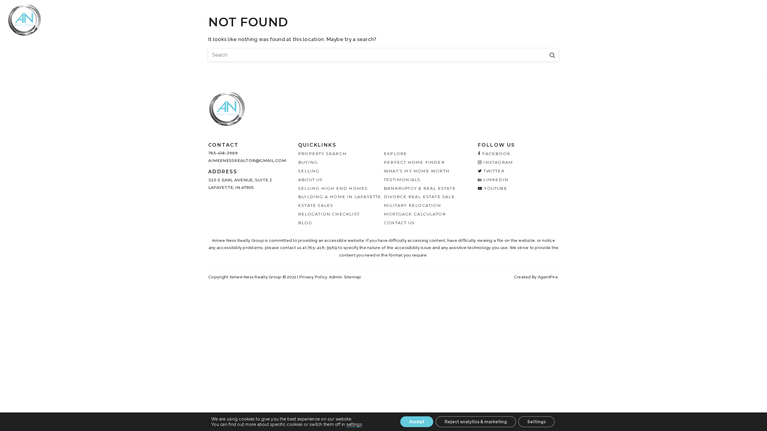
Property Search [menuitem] (322, 153)
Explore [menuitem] (592, 18)
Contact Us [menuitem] (399, 222)
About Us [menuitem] (623, 18)
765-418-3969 (223, 153)
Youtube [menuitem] (494, 188)
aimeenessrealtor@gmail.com (247, 160)
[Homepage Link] (24, 20)
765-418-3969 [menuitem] (710, 18)
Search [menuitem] (514, 18)
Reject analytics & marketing (476, 421)
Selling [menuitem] (565, 18)
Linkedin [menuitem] (495, 179)
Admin (335, 276)
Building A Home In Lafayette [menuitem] (339, 196)
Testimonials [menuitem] (661, 18)
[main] (383, 38)
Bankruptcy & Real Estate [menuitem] (420, 188)
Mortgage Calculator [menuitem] (415, 214)
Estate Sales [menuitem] (315, 205)
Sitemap (352, 276)
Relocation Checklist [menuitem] (329, 214)
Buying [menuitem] (539, 18)
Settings (536, 421)
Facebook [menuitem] (495, 153)
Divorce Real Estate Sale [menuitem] (419, 196)
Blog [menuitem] (305, 222)
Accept (416, 421)
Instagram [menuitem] (497, 162)
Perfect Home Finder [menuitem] (414, 162)
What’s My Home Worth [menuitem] (416, 171)
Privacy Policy (313, 276)
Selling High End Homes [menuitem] (333, 188)
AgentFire (548, 276)
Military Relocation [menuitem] (412, 205)
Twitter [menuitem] (493, 171)
